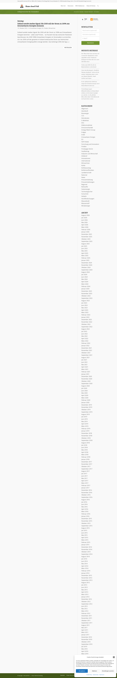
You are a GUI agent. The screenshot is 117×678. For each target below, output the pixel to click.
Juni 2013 (84, 587)
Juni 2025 (84, 248)
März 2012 (84, 611)
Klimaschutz (52, 28)
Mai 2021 (84, 364)
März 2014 (84, 568)
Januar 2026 (85, 232)
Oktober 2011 (85, 620)
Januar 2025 (85, 260)
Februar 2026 (85, 229)
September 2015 (86, 526)
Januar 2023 (85, 317)
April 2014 (84, 566)
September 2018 (86, 440)
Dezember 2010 (86, 637)
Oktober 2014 (85, 552)
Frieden (46, 28)
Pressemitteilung (87, 180)
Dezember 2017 (86, 462)
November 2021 (86, 350)
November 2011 (86, 618)
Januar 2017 (85, 488)
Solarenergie (85, 189)
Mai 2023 (84, 308)
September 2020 (86, 383)
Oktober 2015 (85, 523)
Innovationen (85, 158)
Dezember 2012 (86, 599)
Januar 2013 (85, 597)
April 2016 (84, 509)
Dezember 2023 (86, 291)
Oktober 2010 (85, 642)
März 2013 (84, 594)
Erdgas (83, 132)
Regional (84, 184)
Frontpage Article (87, 149)
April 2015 (84, 537)
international (85, 161)
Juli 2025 (84, 246)
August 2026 (85, 215)
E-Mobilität (85, 120)
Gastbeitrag (85, 151)
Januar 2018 (85, 459)
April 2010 (84, 651)
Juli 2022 (84, 331)
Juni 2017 (84, 476)
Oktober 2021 (85, 353)
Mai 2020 (84, 393)
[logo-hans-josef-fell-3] (30, 5)
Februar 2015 (85, 542)
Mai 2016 (84, 507)
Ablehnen (94, 671)
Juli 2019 (84, 417)
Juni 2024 (84, 277)
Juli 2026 (84, 218)
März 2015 (84, 540)
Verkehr (84, 196)
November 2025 (86, 236)
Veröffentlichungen (87, 199)
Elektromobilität (86, 125)
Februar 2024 (85, 286)
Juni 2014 (84, 561)
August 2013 (85, 582)
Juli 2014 (84, 559)
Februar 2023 (85, 315)
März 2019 (84, 426)
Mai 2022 (84, 336)
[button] (114, 657)
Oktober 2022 (85, 324)
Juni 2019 (84, 419)
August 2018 (85, 443)
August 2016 (85, 500)
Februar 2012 (85, 613)
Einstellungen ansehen (108, 671)
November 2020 (86, 379)
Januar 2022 (85, 345)
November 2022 (86, 322)
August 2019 (85, 414)
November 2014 (86, 549)
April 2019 (84, 424)
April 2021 (84, 367)
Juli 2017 (84, 473)
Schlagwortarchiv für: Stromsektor (28, 12)
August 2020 (85, 386)
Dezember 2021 (86, 348)
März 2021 (84, 369)
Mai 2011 (84, 627)
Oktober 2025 (85, 239)
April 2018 (84, 452)
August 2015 (85, 528)
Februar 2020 (85, 400)
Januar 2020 (85, 402)
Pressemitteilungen (87, 182)
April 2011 (84, 630)
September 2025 (86, 241)
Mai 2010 (84, 649)
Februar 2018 (85, 457)
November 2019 (86, 407)
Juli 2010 (84, 646)
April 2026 (84, 225)
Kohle (83, 165)
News (83, 177)
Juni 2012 (84, 606)
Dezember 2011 (86, 616)
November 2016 (86, 492)
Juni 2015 (84, 533)
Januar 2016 (85, 516)
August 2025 (85, 244)
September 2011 (86, 623)
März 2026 (84, 227)
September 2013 (86, 580)
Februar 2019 (85, 428)
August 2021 (85, 357)
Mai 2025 (84, 251)
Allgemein (84, 108)
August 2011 (85, 625)
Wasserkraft (85, 201)
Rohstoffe (84, 187)
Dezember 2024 (86, 263)
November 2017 (86, 464)
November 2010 (86, 639)
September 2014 (86, 554)
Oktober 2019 (85, 409)
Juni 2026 (84, 220)
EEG (82, 123)
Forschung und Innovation (90, 144)
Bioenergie (85, 113)
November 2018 (86, 436)
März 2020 (84, 398)
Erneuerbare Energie (35, 28)
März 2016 (84, 511)
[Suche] (97, 5)
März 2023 (84, 312)
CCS (82, 116)
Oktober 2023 (85, 296)
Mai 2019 (84, 421)
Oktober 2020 (85, 381)
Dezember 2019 (86, 405)
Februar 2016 (85, 514)
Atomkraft (84, 111)
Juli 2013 (84, 585)
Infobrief (84, 156)
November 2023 (86, 293)
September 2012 (86, 604)
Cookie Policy (89, 674)
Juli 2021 (84, 360)
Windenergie (85, 206)
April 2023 (84, 310)
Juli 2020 (84, 388)
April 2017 (84, 481)
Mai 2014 (84, 563)
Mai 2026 (84, 222)
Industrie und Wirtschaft (89, 154)
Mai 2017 (84, 478)
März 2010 (84, 654)
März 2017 (84, 483)
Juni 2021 (84, 362)
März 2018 (84, 454)
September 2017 (86, 469)
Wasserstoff (85, 203)
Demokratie (85, 118)
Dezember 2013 (86, 575)
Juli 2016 (84, 502)
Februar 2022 (85, 343)
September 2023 (86, 298)
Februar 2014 (85, 571)
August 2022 (85, 329)
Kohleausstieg (86, 168)
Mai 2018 (84, 450)
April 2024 (84, 281)
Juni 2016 (84, 504)
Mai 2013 (84, 590)
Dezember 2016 (86, 490)
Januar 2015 (85, 544)
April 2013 (84, 592)
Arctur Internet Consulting (37, 675)
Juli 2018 (84, 445)
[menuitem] (63, 5)
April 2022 (84, 338)
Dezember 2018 (86, 433)
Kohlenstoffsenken (87, 170)
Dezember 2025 (86, 234)
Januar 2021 (85, 374)
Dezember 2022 (86, 319)
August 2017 (85, 471)
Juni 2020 (84, 391)
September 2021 (86, 355)
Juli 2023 (84, 303)
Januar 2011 (85, 635)
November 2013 (86, 578)
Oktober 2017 (85, 466)
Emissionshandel (87, 127)
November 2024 (86, 265)
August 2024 (85, 272)
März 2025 (84, 255)
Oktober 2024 (85, 267)
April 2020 (84, 395)
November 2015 (86, 521)
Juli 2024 (84, 274)
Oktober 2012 (85, 601)
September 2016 (86, 497)
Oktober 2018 (85, 438)
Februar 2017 (85, 485)
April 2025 (84, 253)
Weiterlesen (68, 47)
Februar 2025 (85, 258)
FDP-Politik (85, 142)
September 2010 (86, 644)
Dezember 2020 (86, 376)
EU (42, 28)
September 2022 (86, 327)
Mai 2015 (84, 535)
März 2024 (84, 284)
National (84, 175)
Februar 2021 (85, 372)
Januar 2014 (85, 573)
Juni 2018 (84, 447)
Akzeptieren (82, 671)
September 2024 (86, 270)
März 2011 (84, 632)
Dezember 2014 (86, 547)
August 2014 (85, 556)
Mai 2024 (84, 279)
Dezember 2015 (86, 518)
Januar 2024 (85, 289)
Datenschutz (95, 674)
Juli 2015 (84, 530)
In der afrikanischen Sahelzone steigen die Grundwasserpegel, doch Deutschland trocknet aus (90, 83)
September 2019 (86, 412)
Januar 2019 (85, 431)
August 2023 (85, 300)
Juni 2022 (84, 334)
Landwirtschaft (86, 172)
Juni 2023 (84, 305)
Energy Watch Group (88, 130)
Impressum (101, 674)
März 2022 (84, 341)
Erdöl (83, 135)
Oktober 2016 (85, 495)
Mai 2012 (84, 608)
